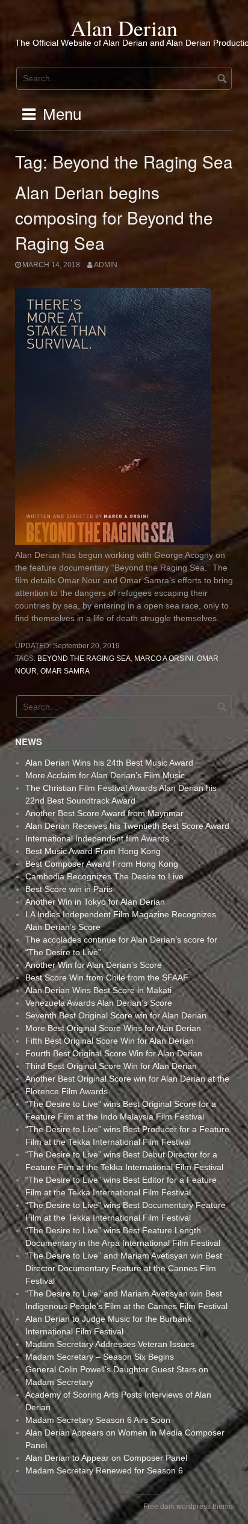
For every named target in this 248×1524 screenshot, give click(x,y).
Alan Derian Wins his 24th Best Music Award (109, 762)
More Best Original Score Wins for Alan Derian (113, 1028)
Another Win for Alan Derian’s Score (93, 965)
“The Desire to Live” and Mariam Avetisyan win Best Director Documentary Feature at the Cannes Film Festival (123, 1268)
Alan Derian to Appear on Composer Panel (106, 1458)
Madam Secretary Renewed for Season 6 (104, 1470)
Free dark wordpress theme (188, 1506)
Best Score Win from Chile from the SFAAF (106, 977)
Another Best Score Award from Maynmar (104, 813)
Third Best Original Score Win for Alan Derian (111, 1066)
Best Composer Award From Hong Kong (101, 864)
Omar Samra (65, 671)
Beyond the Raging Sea (84, 658)
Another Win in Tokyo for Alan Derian (95, 901)
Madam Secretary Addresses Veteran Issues (109, 1344)
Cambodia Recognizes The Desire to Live (104, 876)
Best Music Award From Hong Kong (93, 851)
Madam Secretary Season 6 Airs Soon (97, 1420)
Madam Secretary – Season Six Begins (99, 1356)
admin (105, 265)
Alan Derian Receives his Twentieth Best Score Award (127, 826)
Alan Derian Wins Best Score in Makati (98, 990)
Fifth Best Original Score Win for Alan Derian (109, 1040)
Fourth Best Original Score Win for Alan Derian (113, 1053)
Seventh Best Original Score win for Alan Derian (115, 1015)
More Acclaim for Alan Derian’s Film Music (105, 775)
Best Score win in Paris (69, 889)
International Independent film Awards (97, 838)
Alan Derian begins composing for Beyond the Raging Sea (114, 217)
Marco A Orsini (163, 658)
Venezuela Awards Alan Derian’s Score (98, 1003)
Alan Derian (124, 27)
